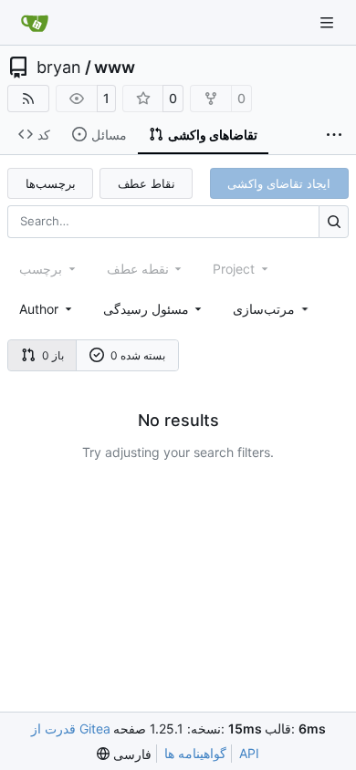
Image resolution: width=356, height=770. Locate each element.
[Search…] (334, 221)
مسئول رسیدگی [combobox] (146, 309)
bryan (59, 67)
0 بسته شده (137, 355)
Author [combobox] (38, 309)
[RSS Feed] (28, 98)
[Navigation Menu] (328, 22)
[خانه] (34, 22)
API (249, 753)
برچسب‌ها (51, 183)
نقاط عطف (146, 183)
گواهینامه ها (195, 753)
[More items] (334, 135)
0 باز (53, 355)
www (114, 67)
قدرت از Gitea (70, 728)
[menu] (272, 309)
